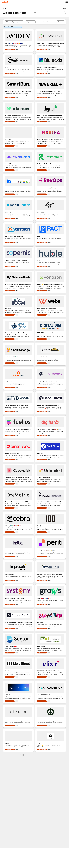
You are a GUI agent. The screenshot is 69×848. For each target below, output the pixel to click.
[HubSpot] (4, 2)
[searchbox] (49, 12)
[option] (13, 22)
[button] (64, 8)
